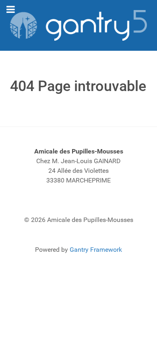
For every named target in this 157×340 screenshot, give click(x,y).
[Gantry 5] (78, 25)
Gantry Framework (96, 249)
